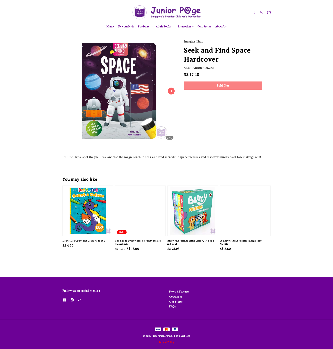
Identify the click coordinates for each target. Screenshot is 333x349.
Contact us (175, 296)
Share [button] (192, 96)
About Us (221, 26)
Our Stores (204, 26)
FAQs (172, 306)
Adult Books (163, 26)
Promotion (184, 26)
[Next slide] (171, 91)
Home (110, 26)
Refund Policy (166, 342)
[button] (253, 12)
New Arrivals (126, 26)
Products (143, 26)
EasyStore (184, 335)
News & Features (179, 291)
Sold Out (223, 85)
